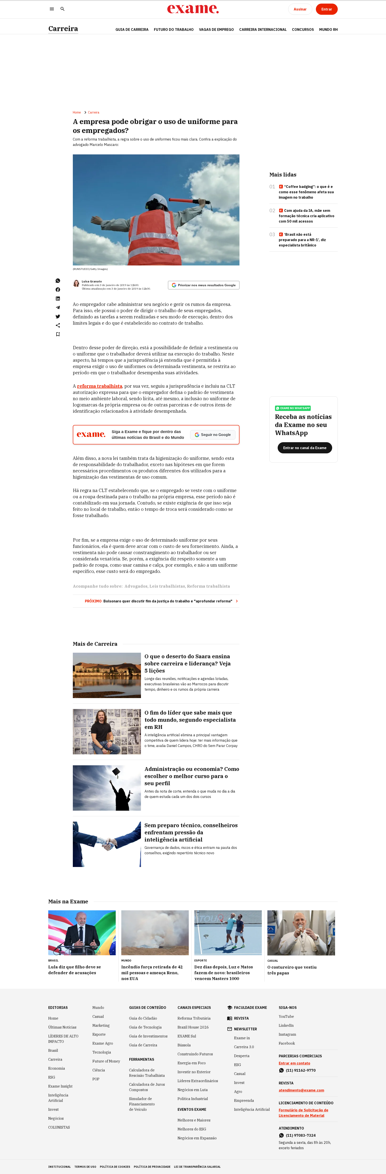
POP (95, 1079)
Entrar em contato (294, 1063)
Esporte (99, 1034)
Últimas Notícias (62, 1027)
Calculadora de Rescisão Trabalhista (147, 1073)
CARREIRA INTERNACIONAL (263, 29)
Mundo (98, 1007)
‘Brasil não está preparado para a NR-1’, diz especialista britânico (302, 239)
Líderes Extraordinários (198, 1081)
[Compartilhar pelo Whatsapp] (58, 280)
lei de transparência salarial (197, 1166)
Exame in (242, 1038)
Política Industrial (193, 1098)
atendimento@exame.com (301, 1090)
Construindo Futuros (195, 1054)
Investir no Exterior (194, 1072)
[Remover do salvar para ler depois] (58, 334)
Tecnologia (101, 1052)
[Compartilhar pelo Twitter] (58, 316)
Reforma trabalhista (208, 586)
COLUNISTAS (59, 1127)
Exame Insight (60, 1086)
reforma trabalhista (99, 386)
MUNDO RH (328, 29)
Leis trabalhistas (167, 586)
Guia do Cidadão (143, 1018)
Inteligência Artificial (58, 1098)
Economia (56, 1068)
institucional (59, 1166)
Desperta (242, 1056)
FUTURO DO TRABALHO (174, 29)
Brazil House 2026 (193, 1027)
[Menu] (51, 9)
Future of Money (106, 1061)
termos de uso (85, 1166)
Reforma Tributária (194, 1018)
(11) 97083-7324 (301, 1135)
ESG (51, 1077)
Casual (98, 1016)
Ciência (98, 1070)
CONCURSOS (303, 29)
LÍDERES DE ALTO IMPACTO (63, 1039)
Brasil (53, 1050)
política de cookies (115, 1166)
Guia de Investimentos (148, 1036)
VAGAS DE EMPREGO (216, 29)
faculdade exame (250, 1007)
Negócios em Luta (193, 1090)
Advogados (135, 586)
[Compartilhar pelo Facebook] (58, 289)
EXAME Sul (187, 1036)
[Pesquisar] (62, 9)
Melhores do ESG (192, 1129)
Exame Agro (102, 1043)
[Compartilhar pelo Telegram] (58, 307)
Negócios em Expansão (197, 1138)
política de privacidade (152, 1166)
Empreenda (244, 1100)
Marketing (101, 1025)
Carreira (63, 28)
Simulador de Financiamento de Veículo (142, 1104)
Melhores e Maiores (194, 1120)
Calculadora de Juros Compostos (147, 1087)
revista (241, 1018)
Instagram (287, 1034)
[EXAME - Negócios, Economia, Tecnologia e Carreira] (193, 9)
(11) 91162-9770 (301, 1070)
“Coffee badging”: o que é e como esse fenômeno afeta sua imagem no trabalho (306, 192)
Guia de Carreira (132, 29)
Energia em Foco (192, 1063)
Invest (53, 1109)
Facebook (287, 1043)
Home (77, 112)
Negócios (56, 1118)
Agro (238, 1091)
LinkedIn (286, 1025)
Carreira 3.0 (244, 1047)
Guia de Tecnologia (145, 1027)
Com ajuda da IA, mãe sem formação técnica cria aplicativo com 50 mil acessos (306, 215)
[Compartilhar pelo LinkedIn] (58, 298)
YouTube (286, 1016)
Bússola (184, 1045)
